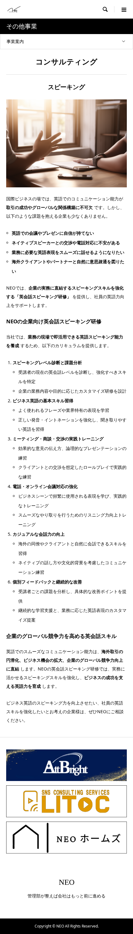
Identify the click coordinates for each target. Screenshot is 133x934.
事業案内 (15, 41)
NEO (67, 882)
